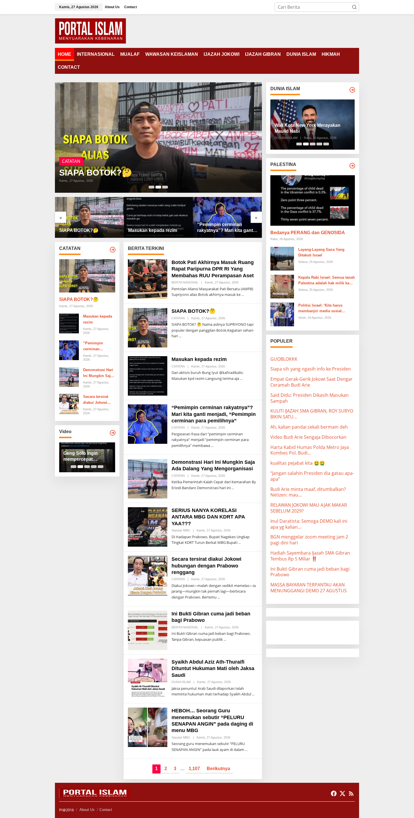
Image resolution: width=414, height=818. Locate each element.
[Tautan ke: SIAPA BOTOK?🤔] (158, 137)
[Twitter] (342, 793)
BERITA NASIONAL (185, 282)
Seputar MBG (181, 530)
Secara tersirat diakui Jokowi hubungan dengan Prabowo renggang (99, 400)
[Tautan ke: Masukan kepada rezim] (158, 217)
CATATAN (71, 161)
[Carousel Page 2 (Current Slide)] (158, 187)
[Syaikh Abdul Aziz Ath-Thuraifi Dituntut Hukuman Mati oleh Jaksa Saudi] (253, 694)
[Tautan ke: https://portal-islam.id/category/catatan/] (112, 249)
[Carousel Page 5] (100, 466)
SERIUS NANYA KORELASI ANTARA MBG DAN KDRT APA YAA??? (208, 516)
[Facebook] (333, 793)
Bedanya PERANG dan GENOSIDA (307, 232)
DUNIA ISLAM (181, 682)
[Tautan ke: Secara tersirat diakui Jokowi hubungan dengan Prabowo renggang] (69, 403)
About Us (87, 810)
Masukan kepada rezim (152, 230)
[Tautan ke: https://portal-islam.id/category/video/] (112, 432)
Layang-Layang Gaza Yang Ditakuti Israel (321, 252)
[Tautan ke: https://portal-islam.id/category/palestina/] (352, 165)
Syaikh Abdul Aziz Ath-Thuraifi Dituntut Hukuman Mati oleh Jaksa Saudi (213, 668)
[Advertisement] (315, 632)
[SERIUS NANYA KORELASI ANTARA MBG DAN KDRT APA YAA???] (239, 542)
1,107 (194, 768)
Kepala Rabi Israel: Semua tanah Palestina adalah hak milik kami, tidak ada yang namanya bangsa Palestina (326, 281)
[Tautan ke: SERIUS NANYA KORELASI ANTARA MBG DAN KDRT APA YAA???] (147, 526)
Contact (105, 810)
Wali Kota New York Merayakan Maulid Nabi (307, 128)
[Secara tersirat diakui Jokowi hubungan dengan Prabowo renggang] (218, 597)
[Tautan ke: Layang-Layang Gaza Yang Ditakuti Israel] (282, 258)
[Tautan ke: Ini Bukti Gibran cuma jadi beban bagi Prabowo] (147, 630)
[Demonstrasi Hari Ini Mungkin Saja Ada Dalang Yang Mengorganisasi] (233, 488)
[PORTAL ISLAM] (90, 30)
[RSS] (351, 793)
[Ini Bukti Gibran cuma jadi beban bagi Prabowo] (225, 639)
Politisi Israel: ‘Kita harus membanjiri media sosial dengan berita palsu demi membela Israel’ (320, 308)
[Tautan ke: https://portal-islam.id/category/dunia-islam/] (352, 90)
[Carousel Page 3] (165, 187)
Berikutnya (218, 768)
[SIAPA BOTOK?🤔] (180, 336)
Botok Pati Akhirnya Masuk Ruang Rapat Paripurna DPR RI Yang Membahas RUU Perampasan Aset (213, 269)
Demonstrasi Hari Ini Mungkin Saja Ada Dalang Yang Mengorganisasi (98, 373)
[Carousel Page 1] (151, 187)
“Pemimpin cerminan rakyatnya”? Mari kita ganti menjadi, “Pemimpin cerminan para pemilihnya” (226, 228)
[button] (354, 7)
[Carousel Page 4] (94, 466)
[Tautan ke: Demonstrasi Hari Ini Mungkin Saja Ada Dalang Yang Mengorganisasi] (69, 377)
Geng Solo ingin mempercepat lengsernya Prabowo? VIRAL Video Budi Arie (86, 456)
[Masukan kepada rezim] (241, 378)
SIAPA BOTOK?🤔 (95, 172)
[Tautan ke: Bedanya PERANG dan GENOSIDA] (312, 200)
